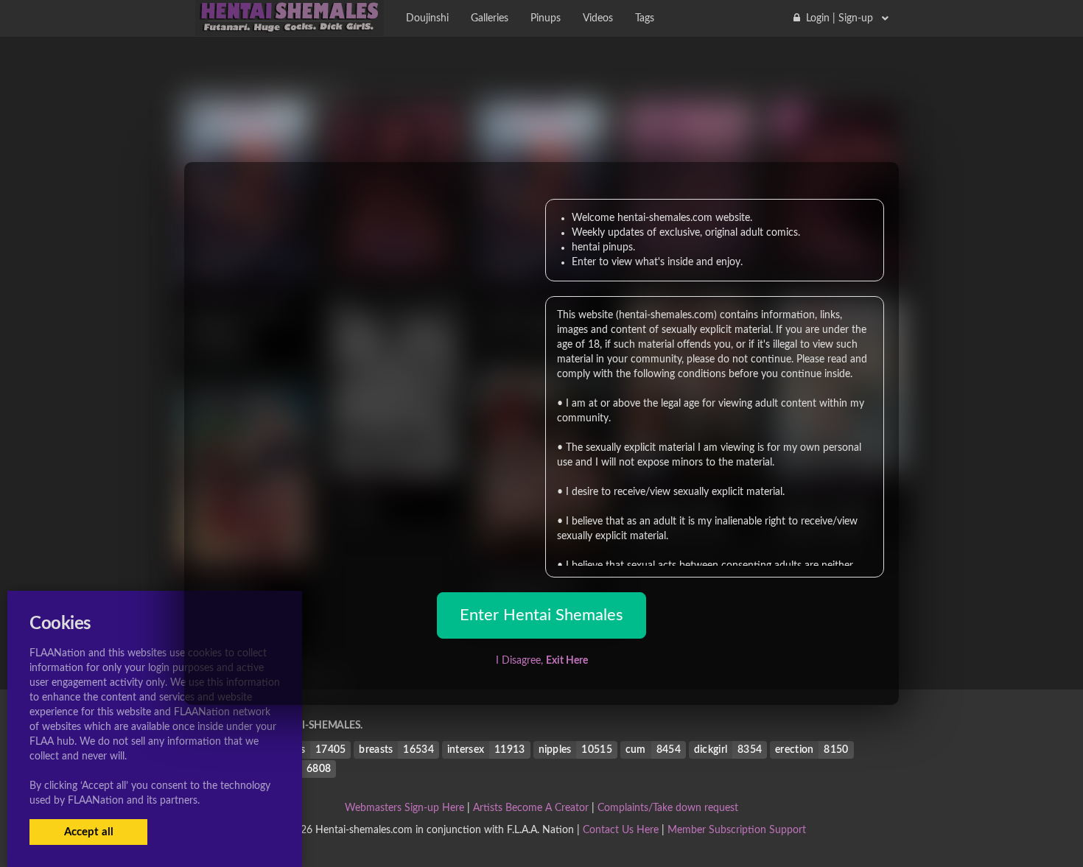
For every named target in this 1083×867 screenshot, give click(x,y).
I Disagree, (542, 661)
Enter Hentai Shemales (541, 615)
